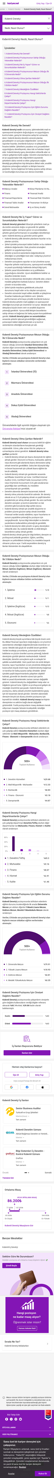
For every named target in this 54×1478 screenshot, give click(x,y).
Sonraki (48, 1172)
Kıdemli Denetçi (14, 9)
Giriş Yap (39, 1075)
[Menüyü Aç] (4, 3)
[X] (11, 1419)
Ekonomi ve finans (26, 460)
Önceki (5, 1172)
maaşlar (15, 708)
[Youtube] (20, 1419)
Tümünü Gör (8, 1178)
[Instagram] (15, 1419)
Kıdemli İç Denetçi (10, 1247)
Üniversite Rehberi (11, 428)
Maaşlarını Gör (19, 1225)
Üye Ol (16, 1075)
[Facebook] (6, 1419)
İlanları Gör (27, 1053)
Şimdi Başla (11, 1265)
